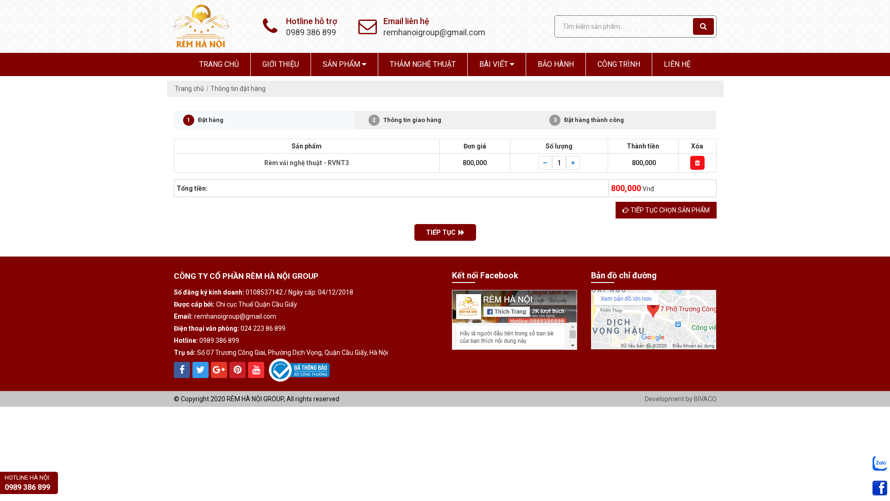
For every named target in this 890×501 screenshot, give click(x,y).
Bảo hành (556, 64)
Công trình (619, 64)
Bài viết (494, 64)
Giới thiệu (280, 64)
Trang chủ (219, 64)
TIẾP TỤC (442, 232)
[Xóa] (697, 163)
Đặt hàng (205, 119)
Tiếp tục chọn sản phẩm (669, 210)
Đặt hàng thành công (588, 119)
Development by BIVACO (681, 399)
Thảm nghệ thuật (423, 64)
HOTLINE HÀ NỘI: (28, 483)
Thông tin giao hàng (406, 119)
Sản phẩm (342, 64)
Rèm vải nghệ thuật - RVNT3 (306, 163)
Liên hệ (677, 64)
